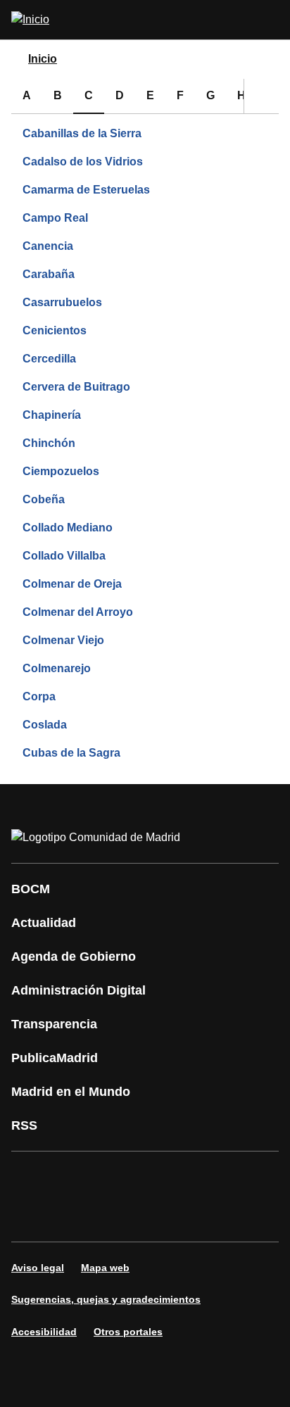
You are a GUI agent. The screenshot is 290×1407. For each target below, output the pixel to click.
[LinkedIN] (200, 1177)
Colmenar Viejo (63, 640)
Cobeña (44, 499)
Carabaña (49, 274)
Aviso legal (37, 1267)
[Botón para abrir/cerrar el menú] (270, 19)
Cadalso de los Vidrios (83, 162)
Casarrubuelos (62, 302)
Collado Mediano (68, 528)
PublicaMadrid (54, 1058)
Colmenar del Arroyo (78, 612)
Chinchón (49, 443)
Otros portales (128, 1331)
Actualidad (43, 923)
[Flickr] (73, 1216)
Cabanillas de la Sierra (82, 133)
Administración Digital (78, 990)
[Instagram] (73, 1177)
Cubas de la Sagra (71, 753)
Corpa (39, 696)
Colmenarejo (57, 668)
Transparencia (54, 1024)
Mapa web (105, 1267)
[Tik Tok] (31, 1216)
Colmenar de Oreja (72, 584)
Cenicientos (55, 330)
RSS (24, 1125)
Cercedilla (49, 359)
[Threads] (157, 1216)
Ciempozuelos (61, 471)
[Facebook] (31, 1177)
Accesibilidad (44, 1331)
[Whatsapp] (242, 1177)
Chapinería (52, 415)
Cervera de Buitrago (76, 387)
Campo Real (55, 218)
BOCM (30, 889)
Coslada (45, 725)
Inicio (42, 59)
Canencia (48, 246)
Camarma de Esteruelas (86, 190)
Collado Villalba (64, 556)
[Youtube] (157, 1177)
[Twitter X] (115, 1177)
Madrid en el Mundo (70, 1092)
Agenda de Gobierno (73, 956)
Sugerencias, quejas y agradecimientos (106, 1299)
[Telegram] (115, 1216)
